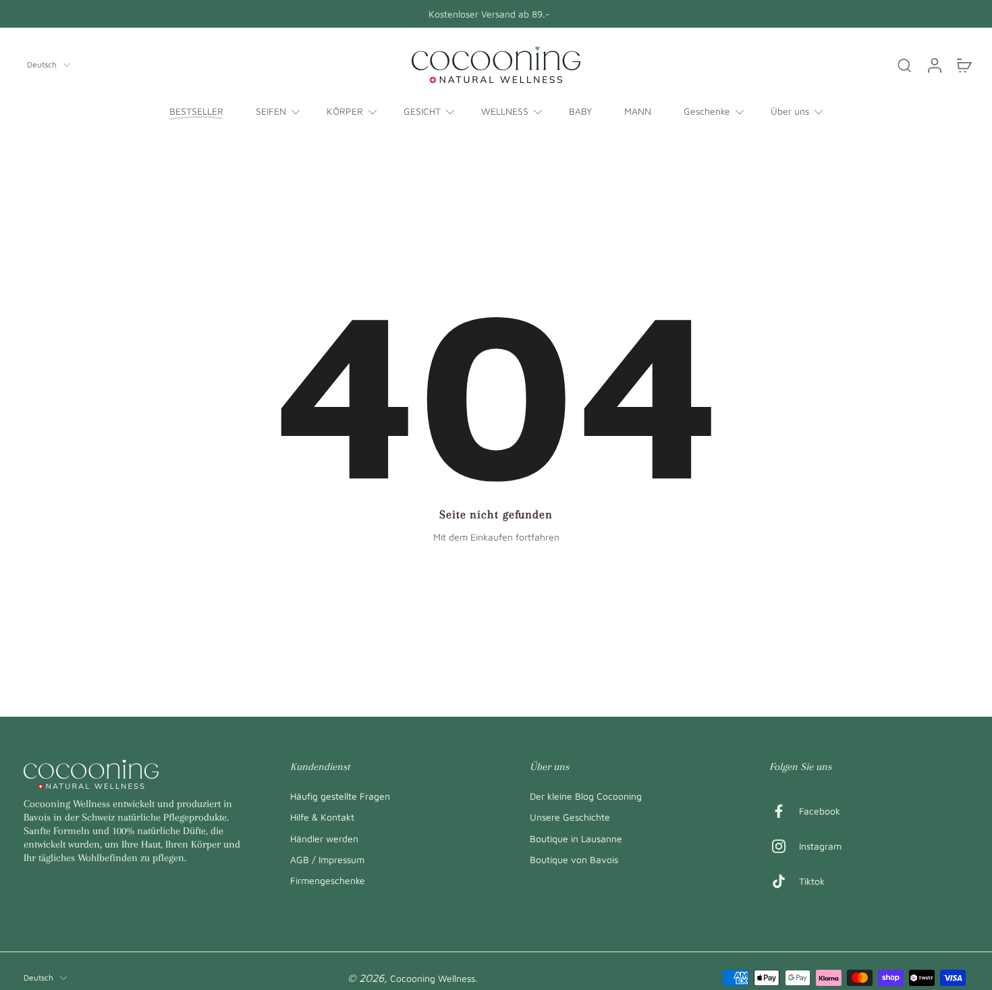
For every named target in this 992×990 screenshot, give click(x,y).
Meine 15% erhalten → (627, 576)
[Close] (743, 352)
